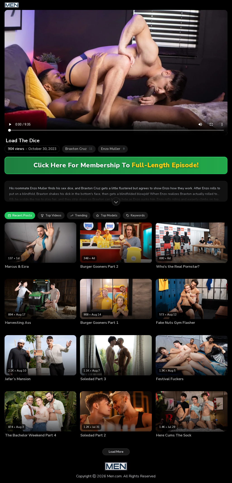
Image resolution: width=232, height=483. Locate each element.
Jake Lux (10, 330)
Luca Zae (180, 330)
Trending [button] (81, 215)
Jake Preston (103, 386)
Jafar (8, 386)
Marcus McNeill (36, 274)
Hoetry (84, 274)
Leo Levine (184, 442)
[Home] (12, 5)
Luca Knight (163, 274)
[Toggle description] (116, 201)
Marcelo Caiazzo (16, 442)
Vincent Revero (108, 330)
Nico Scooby (99, 274)
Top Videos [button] (53, 215)
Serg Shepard (38, 442)
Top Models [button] (109, 215)
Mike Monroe (164, 330)
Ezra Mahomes (15, 274)
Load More (116, 452)
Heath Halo (180, 274)
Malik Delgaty (26, 330)
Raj (196, 386)
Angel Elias (163, 386)
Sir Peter (54, 442)
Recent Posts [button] (22, 215)
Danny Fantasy (166, 442)
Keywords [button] (138, 215)
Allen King (87, 386)
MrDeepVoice (21, 386)
